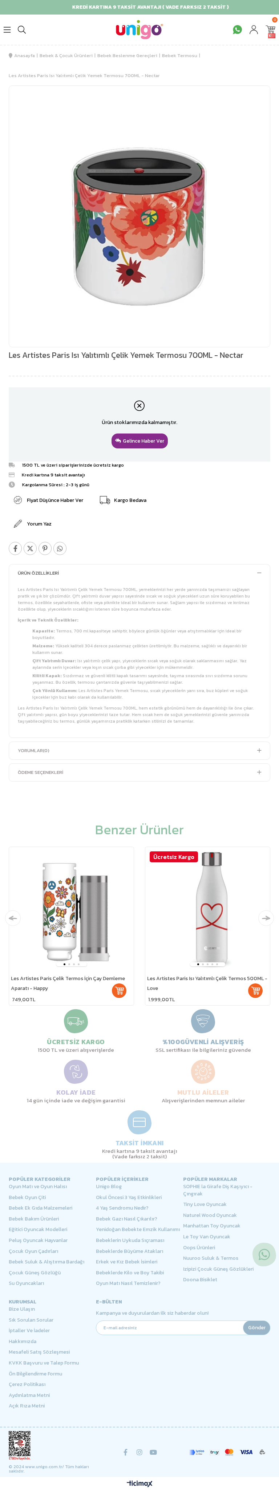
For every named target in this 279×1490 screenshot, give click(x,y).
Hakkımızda (22, 1341)
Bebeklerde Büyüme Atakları (129, 1251)
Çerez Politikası (27, 1384)
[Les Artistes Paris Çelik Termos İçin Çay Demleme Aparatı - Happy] (71, 909)
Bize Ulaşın (22, 1309)
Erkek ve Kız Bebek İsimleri (126, 1262)
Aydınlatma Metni (29, 1395)
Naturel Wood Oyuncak (210, 1215)
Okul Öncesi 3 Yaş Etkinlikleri (129, 1197)
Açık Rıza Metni (27, 1406)
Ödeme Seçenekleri (40, 772)
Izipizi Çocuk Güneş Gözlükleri (218, 1269)
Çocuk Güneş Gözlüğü (35, 1273)
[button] (64, 964)
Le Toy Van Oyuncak (206, 1237)
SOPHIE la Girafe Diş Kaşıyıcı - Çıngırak (217, 1190)
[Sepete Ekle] (119, 990)
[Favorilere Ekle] (254, 107)
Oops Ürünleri (199, 1247)
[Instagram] (139, 1452)
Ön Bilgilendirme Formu (35, 1374)
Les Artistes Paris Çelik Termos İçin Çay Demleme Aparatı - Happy (68, 983)
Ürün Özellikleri (38, 573)
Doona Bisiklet (200, 1279)
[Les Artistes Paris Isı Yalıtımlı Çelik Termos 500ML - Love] (207, 909)
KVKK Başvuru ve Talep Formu (44, 1363)
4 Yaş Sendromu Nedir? (122, 1208)
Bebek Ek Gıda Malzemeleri (40, 1208)
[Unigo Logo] (139, 29)
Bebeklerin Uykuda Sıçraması (130, 1240)
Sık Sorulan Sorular (31, 1320)
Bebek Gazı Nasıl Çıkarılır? (126, 1219)
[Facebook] (126, 1452)
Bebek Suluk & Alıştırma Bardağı (46, 1262)
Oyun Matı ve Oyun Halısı (38, 1186)
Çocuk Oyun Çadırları (33, 1251)
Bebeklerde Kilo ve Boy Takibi (130, 1273)
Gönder (257, 1327)
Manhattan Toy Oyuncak (211, 1226)
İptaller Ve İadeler (29, 1330)
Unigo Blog (109, 1186)
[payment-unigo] (226, 1452)
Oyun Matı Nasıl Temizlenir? (128, 1283)
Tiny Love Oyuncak (205, 1204)
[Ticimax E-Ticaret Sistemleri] (140, 1484)
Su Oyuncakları (26, 1283)
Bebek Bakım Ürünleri (34, 1219)
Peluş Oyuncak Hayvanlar (38, 1240)
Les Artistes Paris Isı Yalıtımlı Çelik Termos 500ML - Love (207, 983)
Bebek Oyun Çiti (27, 1197)
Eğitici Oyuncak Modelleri (38, 1229)
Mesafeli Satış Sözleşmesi (39, 1352)
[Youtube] (153, 1452)
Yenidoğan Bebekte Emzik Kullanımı (138, 1229)
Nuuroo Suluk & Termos (210, 1258)
